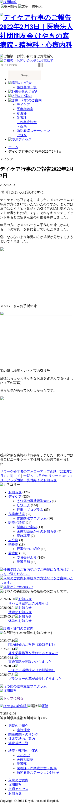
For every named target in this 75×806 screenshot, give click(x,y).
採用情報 (15, 784)
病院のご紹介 (18, 725)
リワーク (23, 505)
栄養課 (13, 544)
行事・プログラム (30, 509)
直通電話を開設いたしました (30, 661)
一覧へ (28, 476)
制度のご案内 (27, 527)
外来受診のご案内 (21, 738)
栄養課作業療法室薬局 (27, 122)
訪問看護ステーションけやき (38, 772)
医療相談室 (25, 109)
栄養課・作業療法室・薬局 (37, 768)
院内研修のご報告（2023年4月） (32, 644)
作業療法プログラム (32, 518)
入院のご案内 (18, 780)
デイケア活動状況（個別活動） (31, 670)
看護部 (22, 113)
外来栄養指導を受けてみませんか (33, 653)
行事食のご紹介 (28, 549)
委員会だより (27, 557)
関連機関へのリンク (23, 734)
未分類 (13, 540)
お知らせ (15, 492)
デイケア (23, 104)
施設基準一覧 (27, 87)
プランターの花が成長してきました (35, 678)
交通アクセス (18, 789)
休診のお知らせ (20, 612)
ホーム (13, 147)
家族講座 (23, 535)
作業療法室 (16, 514)
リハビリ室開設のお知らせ (28, 603)
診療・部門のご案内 (23, 751)
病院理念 (23, 730)
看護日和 (23, 562)
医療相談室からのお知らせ (37, 531)
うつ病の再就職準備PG (34, 501)
